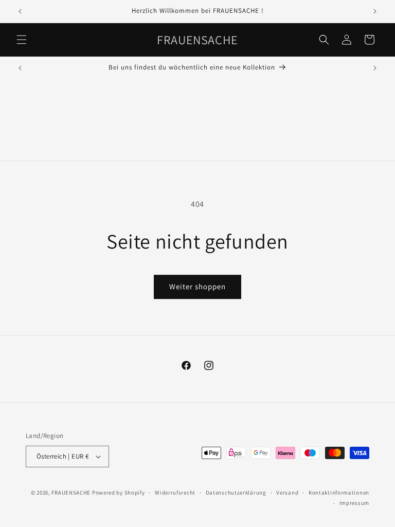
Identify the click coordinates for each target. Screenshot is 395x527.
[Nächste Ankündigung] (375, 11)
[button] (21, 39)
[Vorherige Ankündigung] (20, 11)
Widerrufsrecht (175, 492)
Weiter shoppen (197, 286)
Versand (287, 492)
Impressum (354, 502)
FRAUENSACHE (71, 492)
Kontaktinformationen (339, 492)
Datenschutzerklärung (236, 492)
